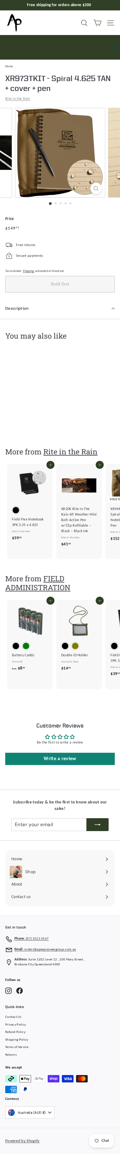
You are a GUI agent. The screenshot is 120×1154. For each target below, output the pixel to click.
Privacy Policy (15, 1024)
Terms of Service (17, 1047)
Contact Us (13, 1017)
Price (9, 219)
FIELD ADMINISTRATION (37, 583)
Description (17, 308)
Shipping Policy (16, 1040)
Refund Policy (15, 1032)
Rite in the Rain (17, 99)
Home (9, 66)
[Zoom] (96, 188)
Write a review (60, 758)
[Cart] (97, 23)
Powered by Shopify (22, 1141)
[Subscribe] (97, 824)
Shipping (28, 271)
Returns (11, 1055)
